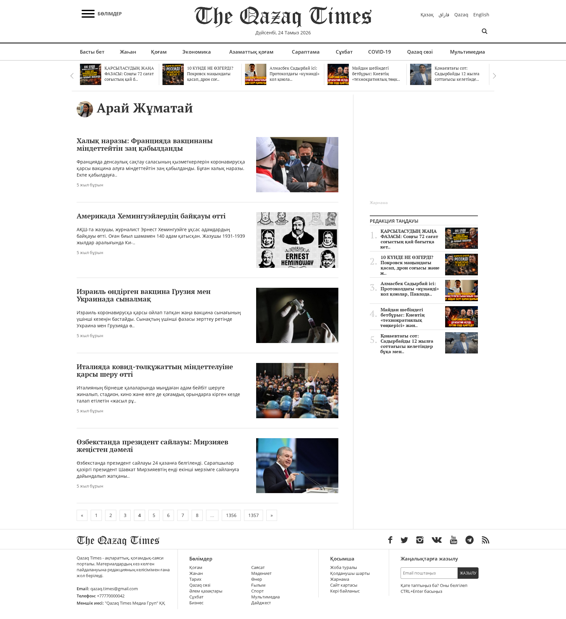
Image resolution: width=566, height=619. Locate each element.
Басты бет (92, 51)
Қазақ (427, 14)
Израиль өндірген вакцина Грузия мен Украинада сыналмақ (144, 295)
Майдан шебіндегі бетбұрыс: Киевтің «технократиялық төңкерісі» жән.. (402, 317)
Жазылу (468, 573)
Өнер (256, 579)
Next (494, 76)
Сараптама (306, 51)
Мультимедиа (467, 51)
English (481, 14)
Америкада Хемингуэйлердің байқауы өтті (151, 215)
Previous (71, 76)
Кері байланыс (345, 591)
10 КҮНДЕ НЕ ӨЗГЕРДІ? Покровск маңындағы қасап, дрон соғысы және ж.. (410, 265)
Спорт (257, 591)
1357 (253, 515)
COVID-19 (379, 51)
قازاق (444, 14)
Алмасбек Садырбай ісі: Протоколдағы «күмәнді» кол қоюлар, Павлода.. (410, 289)
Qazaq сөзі (420, 51)
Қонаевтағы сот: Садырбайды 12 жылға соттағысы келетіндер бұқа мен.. (406, 343)
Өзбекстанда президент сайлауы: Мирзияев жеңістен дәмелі (152, 445)
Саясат (258, 567)
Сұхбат (344, 51)
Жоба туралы (343, 567)
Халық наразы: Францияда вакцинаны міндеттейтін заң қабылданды (145, 144)
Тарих (195, 579)
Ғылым (258, 585)
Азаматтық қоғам (251, 51)
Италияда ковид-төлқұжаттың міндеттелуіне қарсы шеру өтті (155, 370)
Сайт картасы (343, 585)
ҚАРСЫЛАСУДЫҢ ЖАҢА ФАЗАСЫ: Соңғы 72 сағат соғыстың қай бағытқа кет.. (409, 239)
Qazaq (461, 14)
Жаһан (128, 51)
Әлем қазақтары (205, 591)
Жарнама (339, 579)
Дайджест (261, 603)
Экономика (196, 51)
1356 (231, 515)
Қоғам (159, 51)
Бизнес (196, 603)
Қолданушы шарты (350, 573)
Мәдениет (261, 573)
